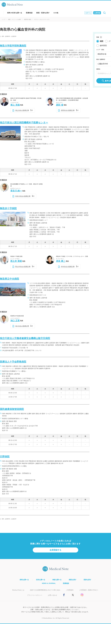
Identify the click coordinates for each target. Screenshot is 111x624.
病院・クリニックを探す (14, 19)
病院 (101, 41)
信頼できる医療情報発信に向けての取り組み (45, 590)
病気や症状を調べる (14, 13)
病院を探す (72, 579)
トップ (3, 19)
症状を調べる (40, 579)
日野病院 (5, 456)
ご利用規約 (69, 590)
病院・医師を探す (43, 13)
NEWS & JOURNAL (49, 583)
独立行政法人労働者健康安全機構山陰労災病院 (25, 338)
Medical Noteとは (18, 590)
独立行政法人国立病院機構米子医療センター (24, 122)
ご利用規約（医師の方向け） (89, 590)
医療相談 (29, 13)
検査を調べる (57, 579)
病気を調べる (24, 579)
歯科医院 (103, 45)
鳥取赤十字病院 (8, 208)
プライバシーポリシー (34, 595)
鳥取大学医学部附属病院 (13, 45)
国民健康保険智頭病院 (12, 409)
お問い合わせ (52, 595)
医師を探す (87, 579)
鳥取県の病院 (27, 19)
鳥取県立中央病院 (9, 278)
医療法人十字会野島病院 (13, 361)
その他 (55, 13)
